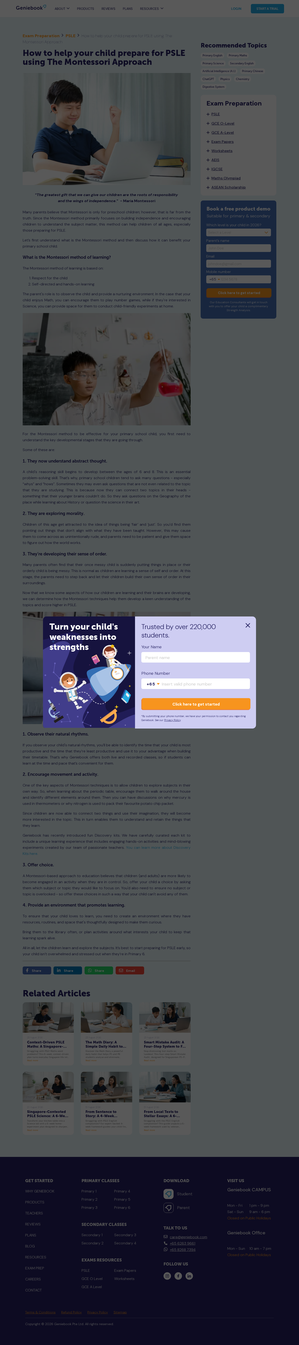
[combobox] (153, 684)
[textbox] (153, 684)
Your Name (151, 647)
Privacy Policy (172, 720)
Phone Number (155, 673)
